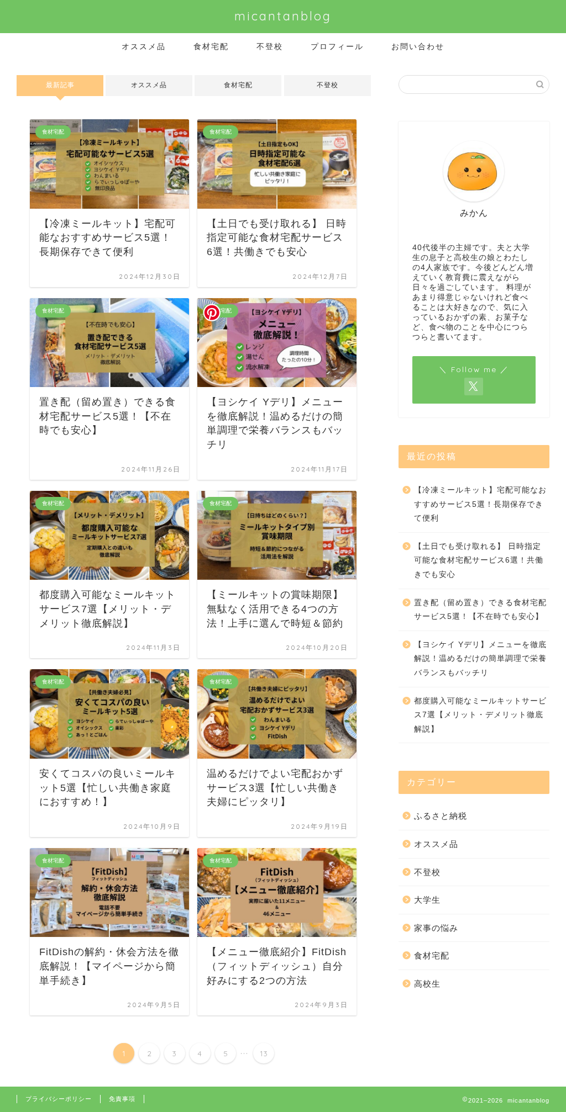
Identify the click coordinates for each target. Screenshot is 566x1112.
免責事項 (122, 1098)
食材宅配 (211, 46)
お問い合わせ (417, 46)
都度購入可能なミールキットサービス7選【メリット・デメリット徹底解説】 (480, 715)
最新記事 (60, 85)
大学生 (427, 899)
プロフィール (337, 46)
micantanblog (283, 15)
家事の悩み (436, 928)
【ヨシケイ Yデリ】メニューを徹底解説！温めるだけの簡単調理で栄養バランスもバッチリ (480, 658)
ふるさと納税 (440, 815)
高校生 (427, 983)
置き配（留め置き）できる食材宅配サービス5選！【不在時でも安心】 (480, 610)
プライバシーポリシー (58, 1098)
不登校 (269, 46)
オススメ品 (144, 46)
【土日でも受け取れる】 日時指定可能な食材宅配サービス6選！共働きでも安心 (478, 560)
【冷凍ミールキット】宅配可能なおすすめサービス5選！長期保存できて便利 (480, 504)
